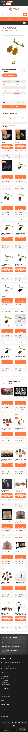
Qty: (4, 102)
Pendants (15, 27)
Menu (3, 23)
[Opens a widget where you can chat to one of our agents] (22, 729)
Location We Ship (5, 676)
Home (2, 27)
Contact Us (16, 93)
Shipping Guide (4, 678)
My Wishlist (3, 710)
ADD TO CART (14, 106)
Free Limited (4, 682)
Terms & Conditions (5, 684)
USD (8, 4)
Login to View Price (9, 75)
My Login (3, 714)
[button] (18, 19)
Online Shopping (5, 680)
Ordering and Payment (6, 694)
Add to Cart (7, 147)
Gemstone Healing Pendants (8, 28)
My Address (3, 712)
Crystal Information (5, 692)
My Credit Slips (4, 716)
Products (8, 27)
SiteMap (3, 700)
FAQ (2, 698)
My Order (3, 707)
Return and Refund (5, 696)
